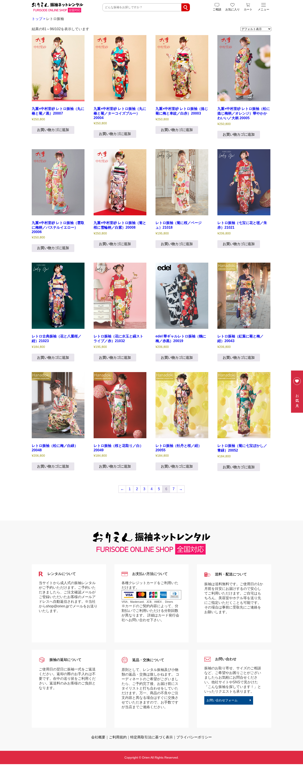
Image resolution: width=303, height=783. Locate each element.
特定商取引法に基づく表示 (151, 737)
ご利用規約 (118, 737)
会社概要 (98, 737)
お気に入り (297, 399)
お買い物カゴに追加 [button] (53, 130)
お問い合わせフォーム (222, 700)
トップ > (38, 19)
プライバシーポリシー (194, 737)
